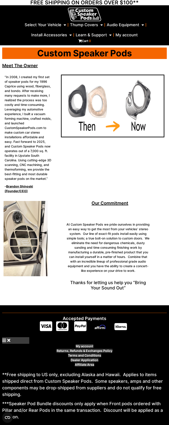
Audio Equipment (123, 24)
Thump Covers (84, 24)
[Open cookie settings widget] (7, 417)
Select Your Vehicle (43, 24)
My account (127, 35)
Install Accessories (49, 35)
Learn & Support (91, 35)
